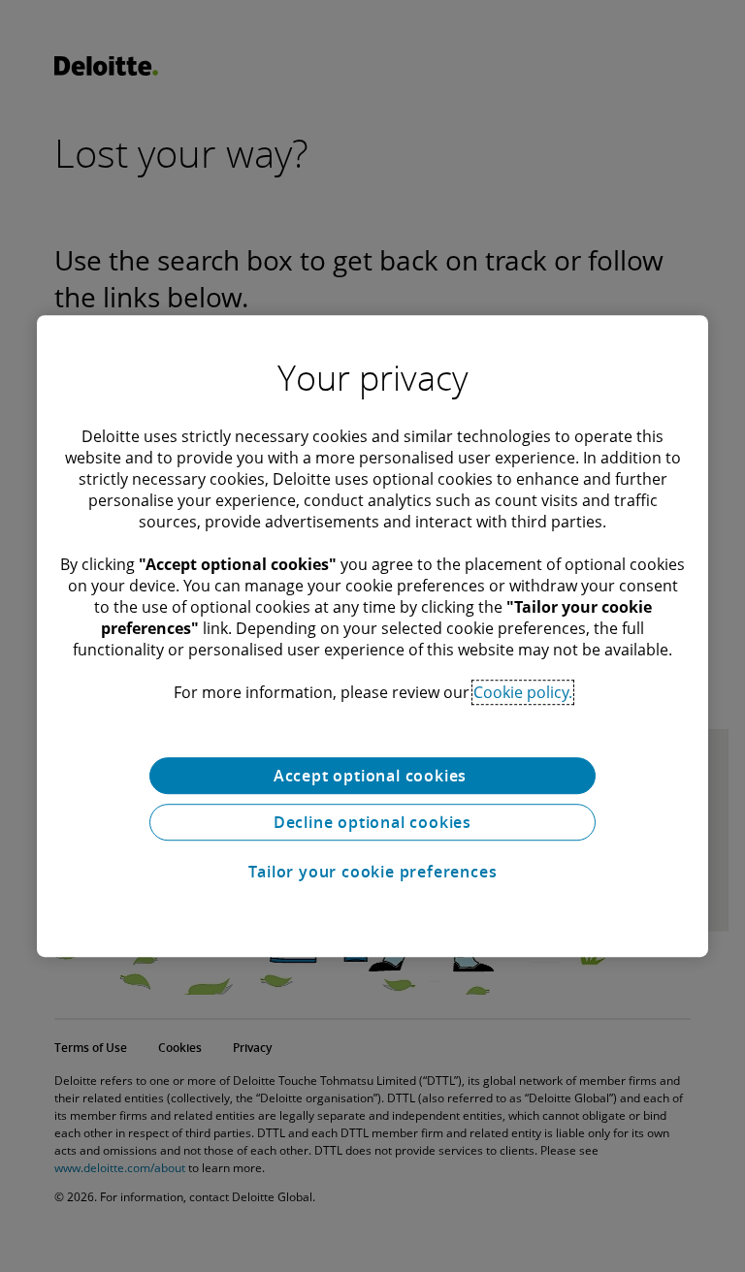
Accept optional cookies (372, 775)
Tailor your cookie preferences (373, 871)
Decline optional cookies (372, 822)
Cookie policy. (522, 692)
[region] (372, 636)
